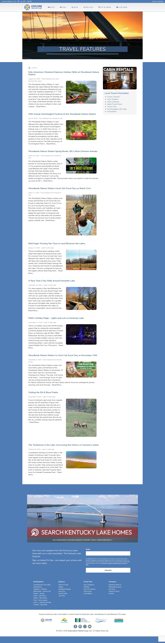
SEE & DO (89, 7)
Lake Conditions (7, 1)
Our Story (112, 589)
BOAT (76, 7)
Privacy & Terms (114, 591)
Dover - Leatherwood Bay (42, 602)
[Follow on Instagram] (80, 626)
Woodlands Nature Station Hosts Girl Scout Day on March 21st (59, 188)
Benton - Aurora (38, 593)
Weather (86, 587)
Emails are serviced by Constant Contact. (111, 563)
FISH (64, 7)
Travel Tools (112, 106)
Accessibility (111, 111)
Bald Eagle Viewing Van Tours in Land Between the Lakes (56, 243)
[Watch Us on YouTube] (85, 626)
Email (88, 549)
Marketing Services (115, 587)
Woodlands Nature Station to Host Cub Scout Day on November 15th (62, 355)
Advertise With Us (115, 585)
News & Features (89, 589)
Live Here (61, 596)
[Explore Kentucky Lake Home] (29, 68)
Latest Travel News (114, 104)
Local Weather (112, 99)
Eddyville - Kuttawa (40, 589)
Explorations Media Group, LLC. (80, 631)
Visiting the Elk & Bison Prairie (43, 392)
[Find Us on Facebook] (75, 626)
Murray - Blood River (40, 598)
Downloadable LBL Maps (117, 109)
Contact (111, 593)
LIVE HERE (123, 7)
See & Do (61, 591)
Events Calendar (157, 1)
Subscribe (108, 570)
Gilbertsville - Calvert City (42, 591)
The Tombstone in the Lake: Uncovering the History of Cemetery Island (63, 444)
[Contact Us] (90, 626)
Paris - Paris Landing (40, 600)
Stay (52, 7)
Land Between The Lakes (42, 585)
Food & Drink (62, 593)
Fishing (60, 587)
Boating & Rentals (64, 589)
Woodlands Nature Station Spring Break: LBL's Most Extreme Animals (62, 151)
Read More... (41, 106)
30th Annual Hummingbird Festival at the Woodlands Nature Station (62, 114)
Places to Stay (63, 585)
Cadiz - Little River (39, 596)
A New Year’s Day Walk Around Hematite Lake (51, 280)
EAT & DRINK (105, 7)
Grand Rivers (37, 587)
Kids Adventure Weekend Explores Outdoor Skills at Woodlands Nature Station (63, 73)
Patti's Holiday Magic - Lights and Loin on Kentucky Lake (56, 318)
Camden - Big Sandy (40, 605)
